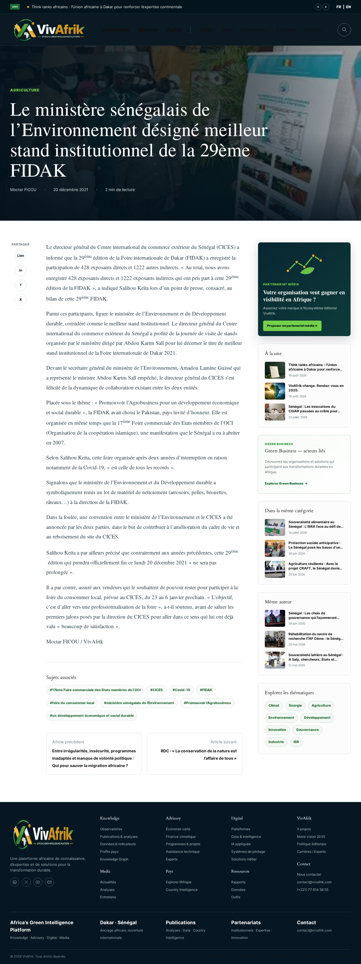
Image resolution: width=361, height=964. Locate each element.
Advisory (148, 29)
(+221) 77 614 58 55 (312, 890)
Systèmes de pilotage (248, 851)
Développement (317, 717)
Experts (171, 859)
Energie (295, 705)
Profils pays (109, 851)
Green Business (222, 956)
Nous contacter (309, 874)
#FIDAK (206, 690)
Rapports (238, 882)
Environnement (281, 717)
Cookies (345, 956)
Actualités (108, 882)
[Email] (49, 882)
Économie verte (178, 829)
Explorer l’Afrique (178, 882)
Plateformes (240, 829)
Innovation (277, 730)
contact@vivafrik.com (314, 882)
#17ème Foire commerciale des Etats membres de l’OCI (95, 690)
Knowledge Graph (114, 859)
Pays (227, 29)
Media (207, 29)
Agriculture (24, 90)
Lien (20, 255)
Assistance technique (183, 851)
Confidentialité (284, 956)
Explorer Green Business (286, 483)
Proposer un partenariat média (292, 326)
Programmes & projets (183, 844)
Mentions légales (253, 956)
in (20, 270)
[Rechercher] (344, 29)
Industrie (276, 742)
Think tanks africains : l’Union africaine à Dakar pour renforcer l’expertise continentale (107, 7)
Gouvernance (307, 730)
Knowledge (116, 29)
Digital (173, 29)
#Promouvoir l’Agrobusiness (207, 703)
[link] (14, 882)
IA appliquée (241, 844)
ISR (296, 742)
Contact (313, 29)
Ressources (254, 29)
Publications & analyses (119, 836)
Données (238, 890)
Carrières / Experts (311, 851)
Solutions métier (244, 859)
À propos (285, 29)
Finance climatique (181, 836)
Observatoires (111, 829)
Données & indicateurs (118, 844)
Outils (235, 897)
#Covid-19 (181, 690)
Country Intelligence (182, 890)
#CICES (156, 690)
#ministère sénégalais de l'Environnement (139, 703)
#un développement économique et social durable (92, 715)
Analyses (107, 890)
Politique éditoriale (311, 844)
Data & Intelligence (246, 836)
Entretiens (108, 897)
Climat (273, 705)
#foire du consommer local (72, 703)
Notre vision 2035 (311, 836)
